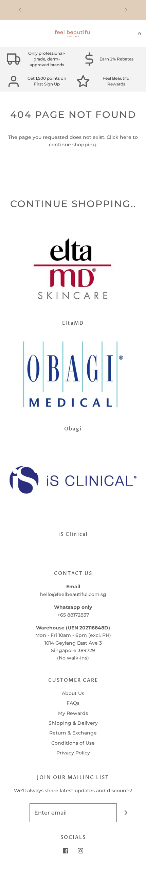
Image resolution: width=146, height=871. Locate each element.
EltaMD (73, 323)
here (125, 137)
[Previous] (20, 10)
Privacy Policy (73, 753)
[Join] (126, 812)
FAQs (73, 703)
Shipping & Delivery (73, 723)
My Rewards (73, 713)
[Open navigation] (5, 34)
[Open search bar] (12, 34)
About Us (73, 693)
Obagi (73, 429)
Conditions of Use (73, 743)
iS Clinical (73, 534)
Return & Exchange (73, 733)
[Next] (125, 10)
